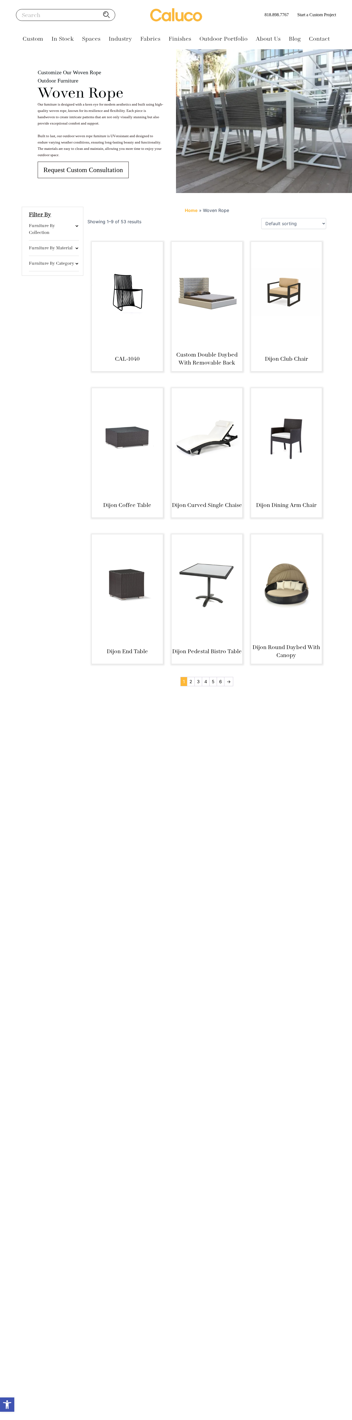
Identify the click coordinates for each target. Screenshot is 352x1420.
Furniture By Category (51, 263)
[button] (7, 1404)
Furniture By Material (51, 248)
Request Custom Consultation (83, 169)
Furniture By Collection (42, 229)
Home (191, 210)
